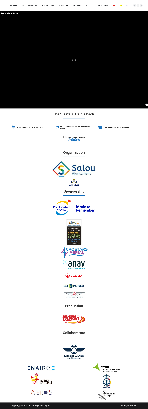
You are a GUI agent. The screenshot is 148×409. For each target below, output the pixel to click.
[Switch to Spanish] (121, 5)
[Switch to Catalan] (114, 5)
